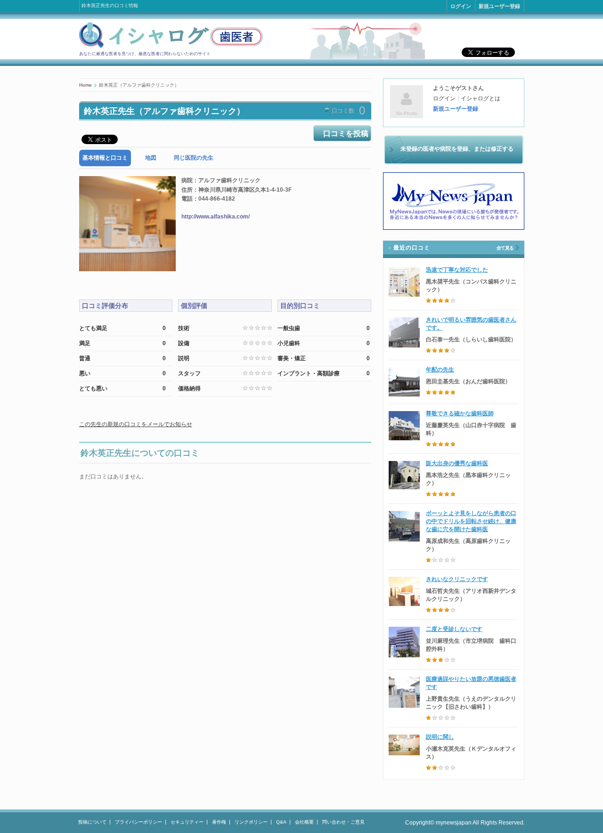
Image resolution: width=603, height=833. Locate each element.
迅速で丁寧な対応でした (457, 270)
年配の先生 (440, 369)
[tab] (105, 158)
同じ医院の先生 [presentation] (193, 157)
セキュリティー (187, 822)
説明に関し (440, 737)
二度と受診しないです (454, 629)
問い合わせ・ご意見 (343, 822)
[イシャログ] (171, 46)
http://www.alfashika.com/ (215, 216)
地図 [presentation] (150, 157)
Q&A (281, 822)
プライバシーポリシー (138, 822)
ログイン (460, 6)
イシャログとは (480, 98)
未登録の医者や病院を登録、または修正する (456, 149)
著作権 (219, 822)
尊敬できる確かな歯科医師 (460, 413)
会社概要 (304, 822)
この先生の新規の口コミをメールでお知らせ (135, 424)
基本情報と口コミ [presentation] (105, 157)
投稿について (92, 822)
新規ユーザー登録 (499, 6)
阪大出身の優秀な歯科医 (457, 463)
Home (85, 85)
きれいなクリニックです (457, 579)
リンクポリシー (251, 822)
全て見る (505, 248)
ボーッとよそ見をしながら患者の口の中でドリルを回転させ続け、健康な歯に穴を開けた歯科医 (471, 521)
